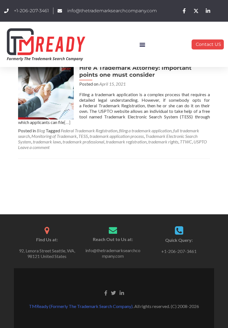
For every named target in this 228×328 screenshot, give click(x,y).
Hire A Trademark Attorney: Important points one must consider (135, 71)
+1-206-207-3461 (179, 251)
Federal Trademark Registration (89, 130)
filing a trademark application (145, 130)
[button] (142, 44)
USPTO (200, 141)
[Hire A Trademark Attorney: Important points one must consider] (46, 91)
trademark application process (117, 136)
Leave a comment (33, 147)
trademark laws (47, 141)
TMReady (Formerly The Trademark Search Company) (81, 306)
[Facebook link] (105, 292)
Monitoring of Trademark (54, 136)
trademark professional (83, 141)
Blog (41, 130)
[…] (67, 122)
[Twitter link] (113, 292)
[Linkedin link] (122, 292)
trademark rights (163, 141)
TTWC (186, 141)
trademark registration (126, 141)
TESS (83, 136)
